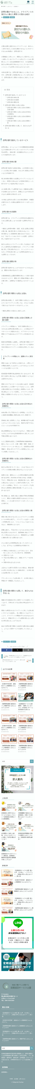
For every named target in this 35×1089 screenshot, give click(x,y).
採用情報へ (4, 1072)
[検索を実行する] (32, 761)
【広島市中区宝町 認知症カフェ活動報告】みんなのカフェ (17, 1021)
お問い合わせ (22, 1079)
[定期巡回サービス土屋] (6, 2)
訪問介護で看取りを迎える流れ (15, 105)
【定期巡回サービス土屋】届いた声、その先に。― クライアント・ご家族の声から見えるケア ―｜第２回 (17, 1014)
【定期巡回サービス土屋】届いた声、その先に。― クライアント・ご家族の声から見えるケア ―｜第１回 (17, 1033)
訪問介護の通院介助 (13, 102)
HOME (11, 1079)
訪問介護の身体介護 (13, 97)
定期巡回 (12, 17)
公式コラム (6, 17)
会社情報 (16, 1079)
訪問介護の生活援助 (13, 100)
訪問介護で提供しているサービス (15, 95)
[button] (6, 650)
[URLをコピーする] (28, 650)
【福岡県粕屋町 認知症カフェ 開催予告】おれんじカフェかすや (17, 1039)
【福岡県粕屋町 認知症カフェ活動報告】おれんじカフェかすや (17, 1026)
